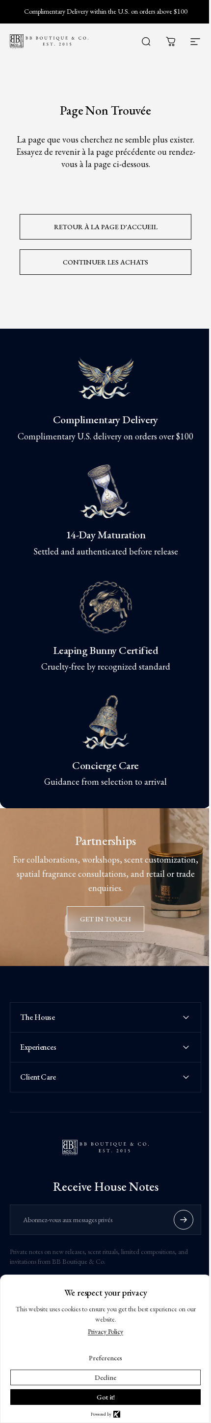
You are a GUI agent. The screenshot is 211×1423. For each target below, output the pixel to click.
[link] (105, 376)
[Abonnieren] (176, 1211)
